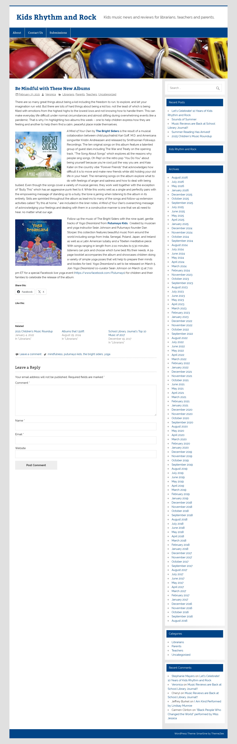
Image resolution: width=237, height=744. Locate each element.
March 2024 (179, 266)
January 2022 (180, 367)
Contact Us (35, 32)
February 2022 (181, 363)
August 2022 (180, 338)
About (17, 32)
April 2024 (178, 262)
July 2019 (177, 473)
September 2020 (182, 422)
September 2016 (182, 616)
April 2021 (178, 392)
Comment (22, 383)
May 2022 (178, 350)
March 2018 (179, 540)
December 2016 (182, 604)
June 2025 (178, 211)
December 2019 (182, 452)
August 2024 (180, 245)
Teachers (91, 94)
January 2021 (180, 405)
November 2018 (182, 507)
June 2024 (178, 253)
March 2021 (179, 397)
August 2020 (180, 426)
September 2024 (182, 241)
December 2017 (182, 553)
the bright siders (93, 354)
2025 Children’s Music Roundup (192, 136)
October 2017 (180, 561)
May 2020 (178, 430)
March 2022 (179, 359)
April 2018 (178, 536)
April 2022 (178, 355)
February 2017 (180, 595)
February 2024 (181, 270)
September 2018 (182, 515)
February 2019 (181, 494)
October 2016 (180, 612)
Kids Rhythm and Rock (56, 16)
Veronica (50, 94)
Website (20, 448)
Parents (80, 94)
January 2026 (180, 190)
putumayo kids (73, 354)
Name (20, 420)
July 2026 (178, 181)
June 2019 (178, 477)
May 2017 (177, 582)
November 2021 (182, 376)
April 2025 (178, 219)
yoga (107, 354)
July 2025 (178, 207)
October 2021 (180, 380)
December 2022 (182, 321)
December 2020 (182, 409)
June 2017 (178, 578)
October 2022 (180, 329)
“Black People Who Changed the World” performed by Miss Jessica (194, 714)
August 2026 (180, 177)
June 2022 (178, 346)
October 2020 (180, 418)
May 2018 (178, 532)
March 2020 (179, 439)
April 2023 (178, 304)
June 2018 (178, 527)
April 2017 (178, 587)
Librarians (68, 94)
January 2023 (180, 317)
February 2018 (181, 544)
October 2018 (180, 511)
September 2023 (182, 283)
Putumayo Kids (118, 223)
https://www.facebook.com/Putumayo (100, 273)
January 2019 (180, 498)
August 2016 (179, 620)
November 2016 (182, 608)
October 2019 (180, 460)
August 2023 (180, 287)
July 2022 (178, 342)
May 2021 (177, 388)
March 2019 (179, 489)
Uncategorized (107, 94)
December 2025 (182, 194)
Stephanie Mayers (183, 676)
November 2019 (182, 456)
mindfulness (55, 354)
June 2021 (178, 384)
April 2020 (178, 435)
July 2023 (178, 291)
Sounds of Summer (184, 119)
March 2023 (179, 308)
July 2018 (177, 523)
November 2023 (182, 274)
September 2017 (182, 566)
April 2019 (178, 485)
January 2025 (180, 224)
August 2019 (179, 468)
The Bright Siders (107, 131)
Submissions (58, 32)
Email (19, 434)
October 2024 (180, 236)
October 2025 (180, 198)
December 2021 (182, 371)
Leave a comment (30, 354)
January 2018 (180, 549)
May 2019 (178, 481)
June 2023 (178, 295)
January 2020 (180, 447)
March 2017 (179, 591)
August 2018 (179, 519)
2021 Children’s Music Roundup (34, 331)
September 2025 (182, 203)
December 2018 (182, 502)
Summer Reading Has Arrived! (191, 132)
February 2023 (181, 312)
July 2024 (178, 249)
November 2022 (182, 325)
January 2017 (180, 599)
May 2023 (178, 300)
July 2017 (177, 574)
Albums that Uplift (73, 331)
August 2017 (179, 570)
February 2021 (180, 401)
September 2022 (182, 333)
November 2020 (182, 414)
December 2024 (182, 228)
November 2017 (182, 557)
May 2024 (178, 257)
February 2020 (181, 443)
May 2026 (178, 186)
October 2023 (180, 278)
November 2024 (182, 232)
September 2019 (182, 464)
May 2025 (178, 215)
